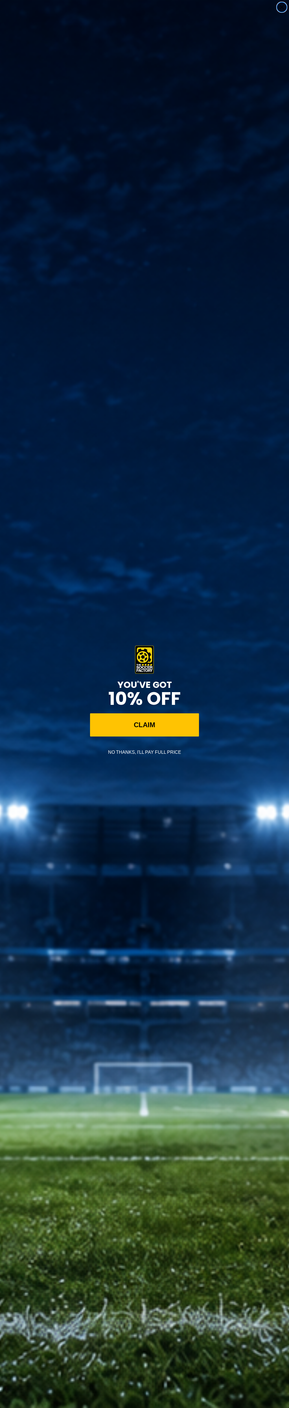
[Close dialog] (282, 7)
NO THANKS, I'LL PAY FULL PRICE (144, 752)
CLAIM (144, 725)
